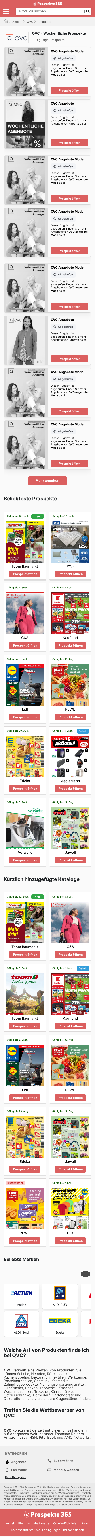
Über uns (24, 1523)
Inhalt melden (42, 1523)
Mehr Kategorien (15, 1477)
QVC (30, 21)
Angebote (18, 1462)
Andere (17, 21)
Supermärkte (63, 1461)
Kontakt (11, 1523)
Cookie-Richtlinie (64, 1523)
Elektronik (19, 1470)
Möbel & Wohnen (66, 1470)
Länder (84, 1523)
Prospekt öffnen (69, 90)
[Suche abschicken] (87, 11)
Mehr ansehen (47, 481)
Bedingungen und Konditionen (63, 1530)
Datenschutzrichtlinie (25, 1530)
